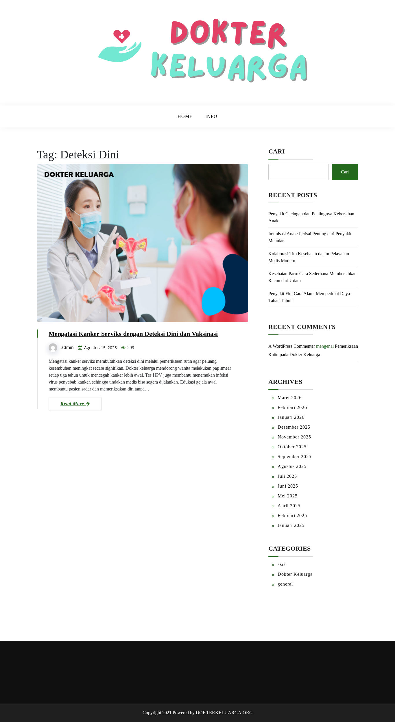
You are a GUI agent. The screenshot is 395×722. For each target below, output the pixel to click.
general (285, 584)
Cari (276, 151)
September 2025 (294, 456)
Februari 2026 (292, 407)
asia (282, 564)
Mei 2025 (288, 495)
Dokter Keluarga (295, 574)
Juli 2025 (287, 476)
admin (67, 347)
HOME (185, 116)
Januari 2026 (291, 417)
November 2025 (294, 436)
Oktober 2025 (292, 446)
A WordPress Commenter (291, 346)
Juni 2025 (288, 486)
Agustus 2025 (292, 466)
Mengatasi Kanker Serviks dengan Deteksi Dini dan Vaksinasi (133, 333)
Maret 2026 (290, 397)
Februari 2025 (292, 515)
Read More (73, 403)
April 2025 (289, 505)
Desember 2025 (294, 427)
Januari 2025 (291, 525)
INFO (211, 116)
